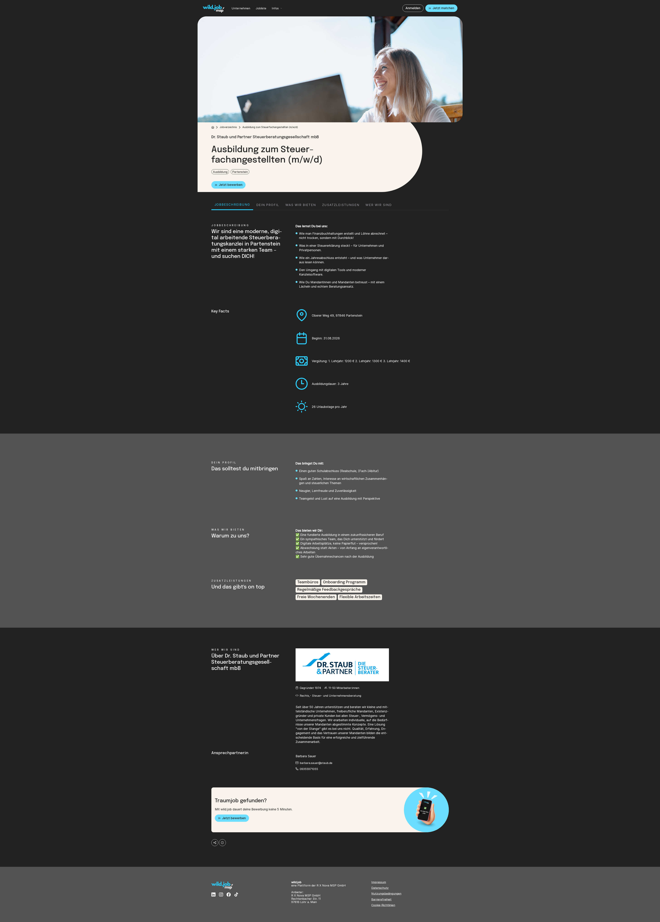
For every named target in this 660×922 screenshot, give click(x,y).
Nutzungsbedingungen (386, 893)
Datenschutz (380, 888)
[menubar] (257, 8)
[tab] (232, 205)
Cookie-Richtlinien (383, 905)
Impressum (378, 882)
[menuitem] (240, 8)
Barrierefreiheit (381, 899)
